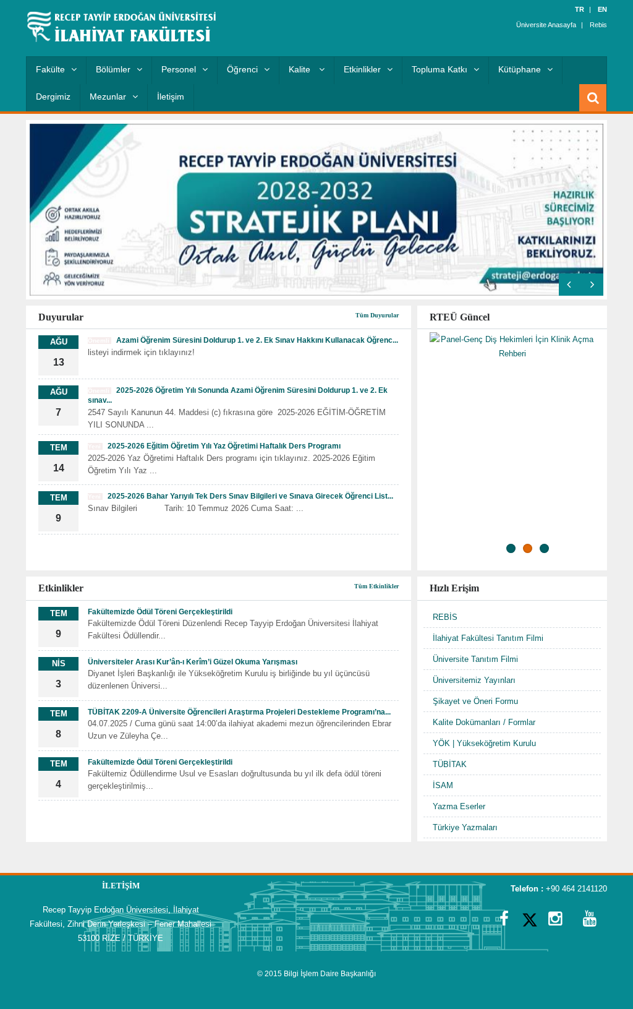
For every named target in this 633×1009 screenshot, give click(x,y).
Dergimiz (53, 96)
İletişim (170, 96)
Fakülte (50, 69)
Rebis (598, 24)
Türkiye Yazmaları (465, 827)
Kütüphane (519, 69)
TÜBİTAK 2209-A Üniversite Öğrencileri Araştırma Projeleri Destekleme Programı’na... (239, 712)
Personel (178, 69)
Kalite (301, 69)
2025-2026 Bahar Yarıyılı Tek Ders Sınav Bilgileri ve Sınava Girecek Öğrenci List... (240, 496)
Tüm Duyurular (377, 315)
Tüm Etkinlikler (376, 586)
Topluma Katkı (439, 69)
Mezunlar (108, 96)
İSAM (443, 785)
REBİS (445, 617)
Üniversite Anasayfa (546, 24)
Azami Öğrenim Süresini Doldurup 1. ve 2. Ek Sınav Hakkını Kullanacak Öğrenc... (243, 340)
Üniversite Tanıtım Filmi (475, 659)
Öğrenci (242, 69)
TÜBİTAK (450, 764)
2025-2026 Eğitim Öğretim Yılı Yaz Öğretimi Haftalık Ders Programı (214, 446)
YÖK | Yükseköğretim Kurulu (484, 743)
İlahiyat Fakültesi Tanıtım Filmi (488, 638)
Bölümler (113, 69)
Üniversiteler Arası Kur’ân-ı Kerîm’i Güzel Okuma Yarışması (192, 662)
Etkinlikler (362, 69)
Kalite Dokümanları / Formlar (484, 722)
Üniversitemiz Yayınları (474, 680)
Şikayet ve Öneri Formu (475, 701)
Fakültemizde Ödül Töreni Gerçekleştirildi (160, 612)
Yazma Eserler (459, 806)
